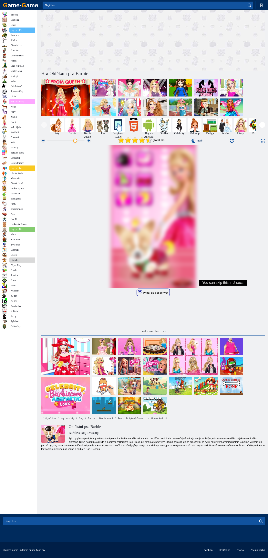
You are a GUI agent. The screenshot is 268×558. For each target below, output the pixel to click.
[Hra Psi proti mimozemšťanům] (180, 386)
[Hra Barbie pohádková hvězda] (129, 88)
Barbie (91, 418)
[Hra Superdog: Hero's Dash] (231, 366)
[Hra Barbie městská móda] (104, 107)
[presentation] (44, 125)
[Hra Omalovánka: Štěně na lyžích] (104, 386)
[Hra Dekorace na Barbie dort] (155, 346)
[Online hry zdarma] (20, 5)
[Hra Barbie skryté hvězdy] (129, 366)
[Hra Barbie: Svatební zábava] (104, 88)
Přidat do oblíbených (155, 292)
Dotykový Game (134, 418)
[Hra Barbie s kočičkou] (65, 356)
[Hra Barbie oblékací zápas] (206, 88)
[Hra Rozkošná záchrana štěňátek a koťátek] (129, 386)
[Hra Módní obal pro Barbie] (129, 107)
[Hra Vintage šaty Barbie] (104, 346)
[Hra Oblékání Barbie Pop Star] (155, 88)
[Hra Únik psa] (104, 405)
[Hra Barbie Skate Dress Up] (180, 88)
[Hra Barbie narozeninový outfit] (231, 88)
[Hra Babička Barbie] (231, 346)
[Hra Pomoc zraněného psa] (129, 405)
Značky (240, 550)
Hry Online (50, 418)
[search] (249, 5)
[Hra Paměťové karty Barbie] (193, 356)
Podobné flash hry (153, 331)
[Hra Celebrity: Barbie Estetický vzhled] (65, 395)
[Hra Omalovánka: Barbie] (104, 366)
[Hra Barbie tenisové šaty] (180, 107)
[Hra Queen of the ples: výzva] (65, 97)
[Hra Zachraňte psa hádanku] (206, 386)
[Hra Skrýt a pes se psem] (155, 386)
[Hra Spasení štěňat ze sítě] (155, 405)
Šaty (81, 418)
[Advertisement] (97, 39)
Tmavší (199, 140)
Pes (119, 418)
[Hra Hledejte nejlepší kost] (231, 386)
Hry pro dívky (67, 418)
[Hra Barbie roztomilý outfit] (155, 107)
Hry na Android (158, 418)
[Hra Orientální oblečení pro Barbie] (206, 107)
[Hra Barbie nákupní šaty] (129, 346)
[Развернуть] (263, 140)
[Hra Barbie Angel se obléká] (231, 107)
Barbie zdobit (106, 418)
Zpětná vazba (258, 550)
